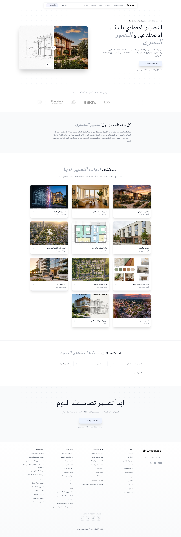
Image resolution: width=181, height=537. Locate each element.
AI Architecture (153, 21)
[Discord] (155, 463)
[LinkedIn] (159, 463)
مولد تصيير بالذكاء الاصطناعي (65, 492)
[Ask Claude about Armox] (93, 518)
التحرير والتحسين (68, 468)
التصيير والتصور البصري (66, 453)
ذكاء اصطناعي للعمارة (97, 453)
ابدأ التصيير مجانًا (152, 63)
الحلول (71, 480)
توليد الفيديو (99, 472)
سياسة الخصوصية (128, 468)
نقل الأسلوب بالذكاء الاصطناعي (65, 496)
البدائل (71, 483)
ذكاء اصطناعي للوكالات (97, 465)
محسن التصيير (69, 499)
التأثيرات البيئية (69, 461)
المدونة (131, 465)
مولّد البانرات (99, 476)
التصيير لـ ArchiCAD (37, 487)
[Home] (161, 21)
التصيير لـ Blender (38, 502)
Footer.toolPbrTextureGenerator (92, 484)
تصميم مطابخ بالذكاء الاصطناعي (34, 461)
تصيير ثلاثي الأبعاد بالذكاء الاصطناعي (63, 507)
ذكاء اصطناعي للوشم (97, 457)
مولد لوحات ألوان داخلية (37, 471)
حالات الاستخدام (128, 492)
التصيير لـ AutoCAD (37, 498)
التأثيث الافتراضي (68, 465)
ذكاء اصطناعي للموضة (97, 461)
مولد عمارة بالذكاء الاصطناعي (35, 453)
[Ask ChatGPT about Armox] (99, 518)
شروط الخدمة (129, 472)
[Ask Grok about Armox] (88, 518)
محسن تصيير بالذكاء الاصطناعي (64, 503)
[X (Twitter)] (151, 463)
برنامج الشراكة (129, 461)
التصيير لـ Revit (39, 491)
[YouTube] (161, 463)
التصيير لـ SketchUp (37, 483)
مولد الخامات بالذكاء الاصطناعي (35, 475)
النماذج (131, 488)
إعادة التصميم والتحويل (67, 457)
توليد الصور (100, 468)
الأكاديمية (93, 5)
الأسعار (100, 5)
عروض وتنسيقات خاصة (66, 476)
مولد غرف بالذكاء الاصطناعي (35, 457)
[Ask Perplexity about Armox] (82, 518)
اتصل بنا (86, 5)
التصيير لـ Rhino (38, 494)
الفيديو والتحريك (68, 472)
